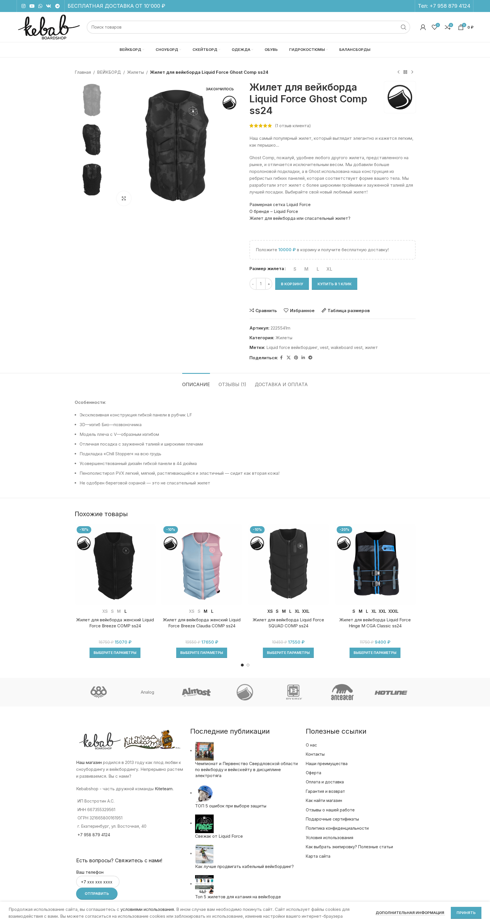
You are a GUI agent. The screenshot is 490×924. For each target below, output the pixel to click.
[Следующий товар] (412, 72)
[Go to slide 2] (248, 665)
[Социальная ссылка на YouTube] (31, 6)
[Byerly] (293, 692)
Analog (147, 692)
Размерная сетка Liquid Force (280, 204)
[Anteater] (342, 692)
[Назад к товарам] (405, 72)
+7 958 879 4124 (450, 6)
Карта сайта (318, 856)
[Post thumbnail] (204, 750)
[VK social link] (48, 6)
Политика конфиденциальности (337, 828)
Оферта (313, 772)
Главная (83, 72)
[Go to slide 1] (242, 665)
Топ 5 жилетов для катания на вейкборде (238, 896)
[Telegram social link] (57, 6)
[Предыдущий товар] (398, 72)
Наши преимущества (327, 763)
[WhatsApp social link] (40, 6)
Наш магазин (89, 762)
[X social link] (288, 358)
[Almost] (196, 692)
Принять (466, 912)
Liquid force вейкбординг (292, 347)
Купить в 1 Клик (335, 284)
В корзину (292, 284)
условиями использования (147, 909)
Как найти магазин (324, 800)
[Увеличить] (124, 198)
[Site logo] (49, 26)
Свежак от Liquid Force (219, 836)
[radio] (295, 269)
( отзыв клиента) (293, 125)
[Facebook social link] (281, 358)
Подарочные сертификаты (332, 819)
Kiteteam (163, 788)
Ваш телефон (90, 872)
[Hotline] (391, 692)
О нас (311, 745)
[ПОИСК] (403, 27)
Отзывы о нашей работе (330, 809)
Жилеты (135, 72)
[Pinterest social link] (296, 358)
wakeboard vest (346, 347)
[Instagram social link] (23, 6)
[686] (98, 692)
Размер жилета (266, 268)
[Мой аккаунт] (423, 27)
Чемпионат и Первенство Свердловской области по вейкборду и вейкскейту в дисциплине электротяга (246, 769)
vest (324, 347)
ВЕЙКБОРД (109, 72)
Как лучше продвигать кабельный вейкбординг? (244, 866)
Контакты (315, 754)
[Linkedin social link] (303, 358)
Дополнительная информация (410, 912)
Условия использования (329, 837)
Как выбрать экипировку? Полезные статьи (349, 846)
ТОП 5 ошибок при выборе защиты (230, 806)
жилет (371, 347)
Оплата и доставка (325, 781)
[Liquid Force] (245, 692)
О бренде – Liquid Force (273, 211)
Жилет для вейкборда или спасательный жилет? (299, 218)
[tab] (196, 381)
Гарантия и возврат (325, 791)
